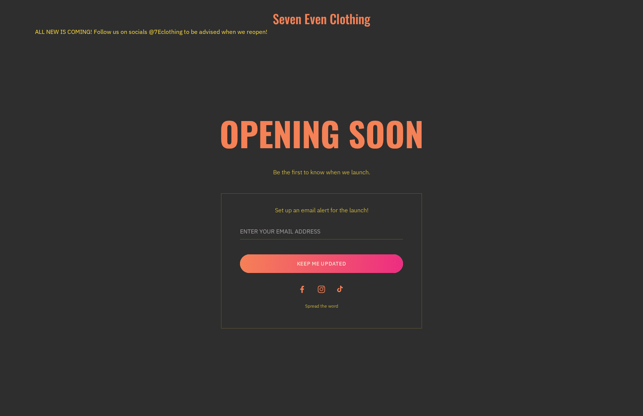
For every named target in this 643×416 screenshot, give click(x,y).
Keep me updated (321, 263)
